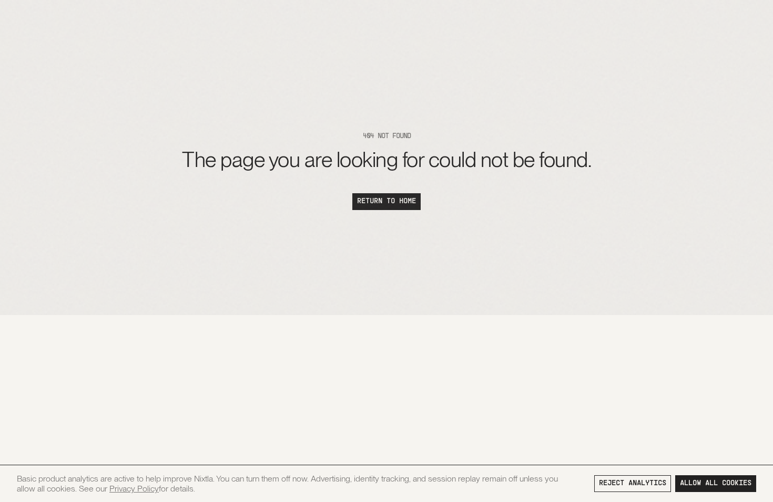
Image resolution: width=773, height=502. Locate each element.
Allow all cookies (715, 483)
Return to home (386, 201)
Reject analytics (632, 483)
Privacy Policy (134, 489)
